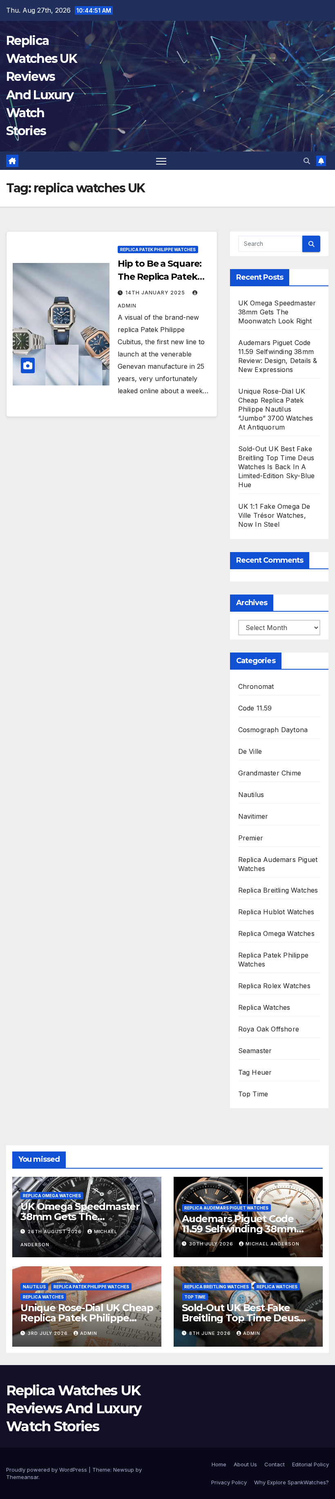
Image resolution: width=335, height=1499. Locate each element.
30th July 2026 (212, 1244)
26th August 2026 (55, 1231)
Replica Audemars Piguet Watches (226, 1207)
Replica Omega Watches (276, 933)
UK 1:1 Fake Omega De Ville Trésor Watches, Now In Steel (274, 515)
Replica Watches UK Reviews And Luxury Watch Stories (73, 1408)
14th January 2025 (156, 293)
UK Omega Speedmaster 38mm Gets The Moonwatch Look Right (277, 312)
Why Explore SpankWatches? (291, 1482)
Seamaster (255, 1051)
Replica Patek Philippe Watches (158, 249)
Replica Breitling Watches (278, 890)
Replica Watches (264, 1007)
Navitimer (253, 816)
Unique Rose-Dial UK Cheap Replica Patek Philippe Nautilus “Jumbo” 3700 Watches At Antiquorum (275, 409)
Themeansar (22, 1477)
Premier (250, 838)
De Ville (250, 751)
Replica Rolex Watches (274, 986)
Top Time (253, 1094)
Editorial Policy (310, 1464)
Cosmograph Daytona (273, 730)
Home (219, 1464)
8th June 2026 (210, 1333)
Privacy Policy (229, 1482)
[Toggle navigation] (161, 160)
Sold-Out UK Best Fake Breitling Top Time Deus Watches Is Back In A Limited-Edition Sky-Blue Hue (276, 467)
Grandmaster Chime (269, 773)
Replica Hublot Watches (276, 912)
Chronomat (256, 686)
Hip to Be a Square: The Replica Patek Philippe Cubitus (159, 276)
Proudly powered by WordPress (47, 1469)
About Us (245, 1464)
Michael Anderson (272, 1244)
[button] (307, 161)
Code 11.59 (255, 708)
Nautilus (251, 795)
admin (88, 1333)
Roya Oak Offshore (268, 1029)
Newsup (123, 1469)
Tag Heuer (255, 1072)
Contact (274, 1464)
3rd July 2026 (48, 1333)
